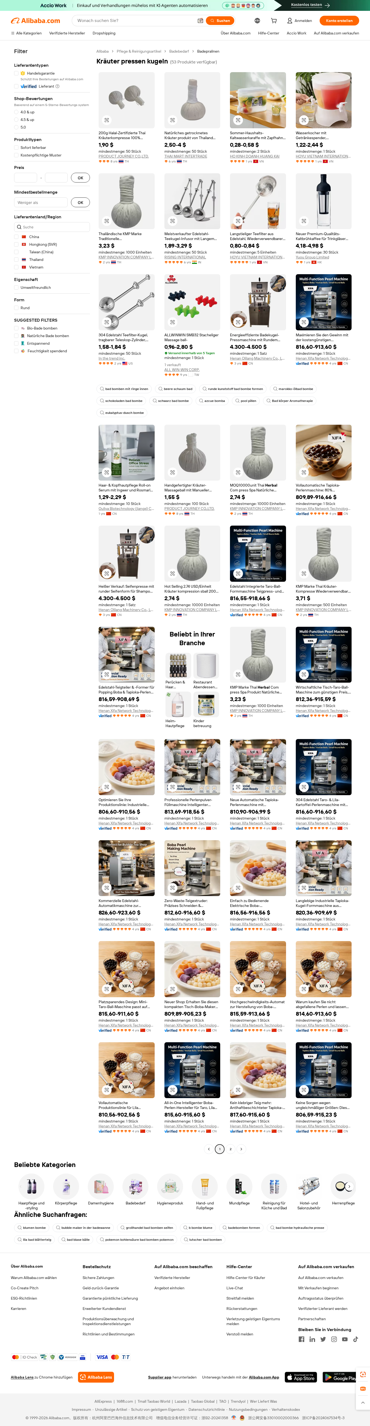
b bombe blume (200, 1228)
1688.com (124, 1401)
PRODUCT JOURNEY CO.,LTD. (124, 156)
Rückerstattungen (241, 1308)
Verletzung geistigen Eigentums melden (253, 1321)
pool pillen (248, 401)
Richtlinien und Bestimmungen (109, 1334)
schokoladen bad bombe (123, 401)
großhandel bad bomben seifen (149, 1228)
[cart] (275, 21)
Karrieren (18, 1308)
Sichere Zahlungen (98, 1277)
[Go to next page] (241, 1149)
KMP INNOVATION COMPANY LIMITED (127, 257)
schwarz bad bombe (173, 401)
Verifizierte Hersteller (172, 1277)
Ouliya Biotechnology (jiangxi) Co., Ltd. (127, 508)
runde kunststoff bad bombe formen (235, 389)
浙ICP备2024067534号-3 (323, 1418)
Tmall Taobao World (154, 1401)
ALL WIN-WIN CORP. (182, 369)
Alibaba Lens (22, 1377)
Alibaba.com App (264, 1377)
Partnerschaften (312, 1319)
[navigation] (52, 601)
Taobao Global (203, 1401)
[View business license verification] (233, 1418)
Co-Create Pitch (24, 1288)
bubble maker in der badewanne (85, 1228)
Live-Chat (234, 1288)
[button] (200, 20)
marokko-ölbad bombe (296, 389)
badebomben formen (244, 1228)
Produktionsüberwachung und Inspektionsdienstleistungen (108, 1321)
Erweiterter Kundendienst (104, 1308)
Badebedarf (179, 51)
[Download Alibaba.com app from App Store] (301, 1377)
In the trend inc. (112, 358)
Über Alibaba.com (27, 1266)
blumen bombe (34, 1228)
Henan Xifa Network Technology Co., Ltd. (324, 358)
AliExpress (103, 1401)
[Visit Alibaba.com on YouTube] (345, 1339)
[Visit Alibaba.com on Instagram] (334, 1339)
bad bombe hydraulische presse (300, 1228)
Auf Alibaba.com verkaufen (320, 1277)
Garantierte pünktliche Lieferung (110, 1298)
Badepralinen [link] (208, 51)
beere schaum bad (178, 389)
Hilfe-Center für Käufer (245, 1277)
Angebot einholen (169, 1288)
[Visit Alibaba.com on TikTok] (355, 1339)
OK (80, 177)
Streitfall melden (240, 1298)
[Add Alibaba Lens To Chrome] (96, 1377)
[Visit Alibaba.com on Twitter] (323, 1339)
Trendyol (238, 1401)
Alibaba (102, 51)
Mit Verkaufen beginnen (318, 1288)
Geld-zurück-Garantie (101, 1288)
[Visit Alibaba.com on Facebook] (301, 1339)
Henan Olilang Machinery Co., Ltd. (258, 358)
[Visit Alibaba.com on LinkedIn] (312, 1339)
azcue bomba (215, 401)
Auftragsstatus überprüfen (320, 1298)
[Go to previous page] (209, 1149)
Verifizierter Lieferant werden (323, 1308)
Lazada (180, 1401)
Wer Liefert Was (263, 1401)
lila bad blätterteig (37, 1240)
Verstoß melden (239, 1334)
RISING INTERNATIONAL (185, 257)
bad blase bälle (78, 1240)
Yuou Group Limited (312, 257)
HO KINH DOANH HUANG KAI (255, 156)
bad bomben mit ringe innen (126, 389)
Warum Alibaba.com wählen (34, 1277)
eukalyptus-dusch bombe (124, 413)
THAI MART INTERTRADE (185, 156)
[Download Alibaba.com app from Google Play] (341, 1377)
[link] (363, 1374)
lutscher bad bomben (205, 1240)
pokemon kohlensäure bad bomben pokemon (139, 1240)
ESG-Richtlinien (24, 1298)
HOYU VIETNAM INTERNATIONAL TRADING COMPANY (324, 156)
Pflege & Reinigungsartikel (139, 51)
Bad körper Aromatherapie (292, 401)
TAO (222, 1401)
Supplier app (159, 1377)
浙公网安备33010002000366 (273, 1418)
